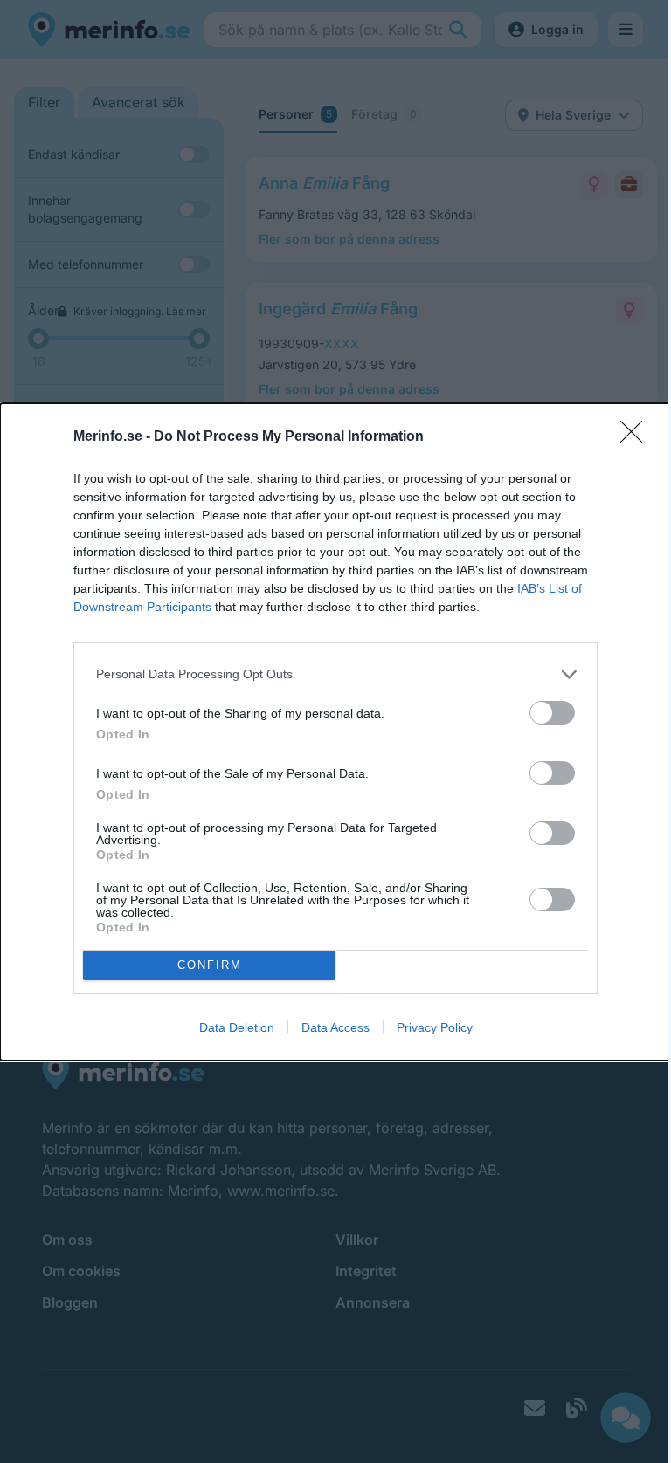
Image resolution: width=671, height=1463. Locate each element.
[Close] (637, 437)
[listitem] (335, 674)
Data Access (335, 1027)
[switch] (552, 713)
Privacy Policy (435, 1027)
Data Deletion (236, 1027)
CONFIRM (209, 965)
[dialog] (335, 732)
